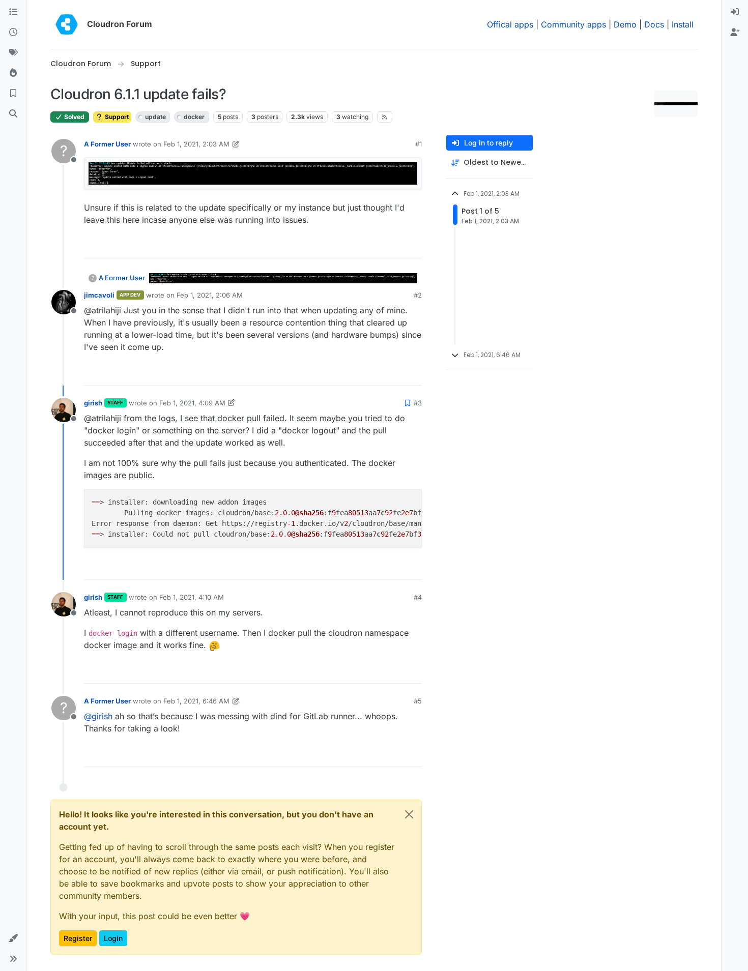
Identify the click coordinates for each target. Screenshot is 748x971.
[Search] (13, 114)
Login (113, 938)
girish (93, 403)
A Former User (107, 144)
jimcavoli (99, 295)
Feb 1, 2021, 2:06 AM (210, 295)
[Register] (735, 32)
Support (116, 117)
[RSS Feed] (385, 117)
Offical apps (510, 24)
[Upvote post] (397, 246)
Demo (625, 24)
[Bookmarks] (13, 93)
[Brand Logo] (66, 24)
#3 (418, 403)
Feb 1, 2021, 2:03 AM (196, 144)
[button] (13, 938)
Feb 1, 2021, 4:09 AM (192, 403)
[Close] (409, 814)
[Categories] (13, 12)
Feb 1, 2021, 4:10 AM (191, 597)
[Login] (735, 12)
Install (683, 24)
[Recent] (13, 32)
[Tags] (13, 53)
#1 (418, 144)
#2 (418, 295)
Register (78, 938)
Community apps (573, 24)
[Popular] (13, 73)
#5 (418, 701)
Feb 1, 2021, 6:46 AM (196, 701)
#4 (418, 597)
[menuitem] (735, 12)
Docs (654, 24)
